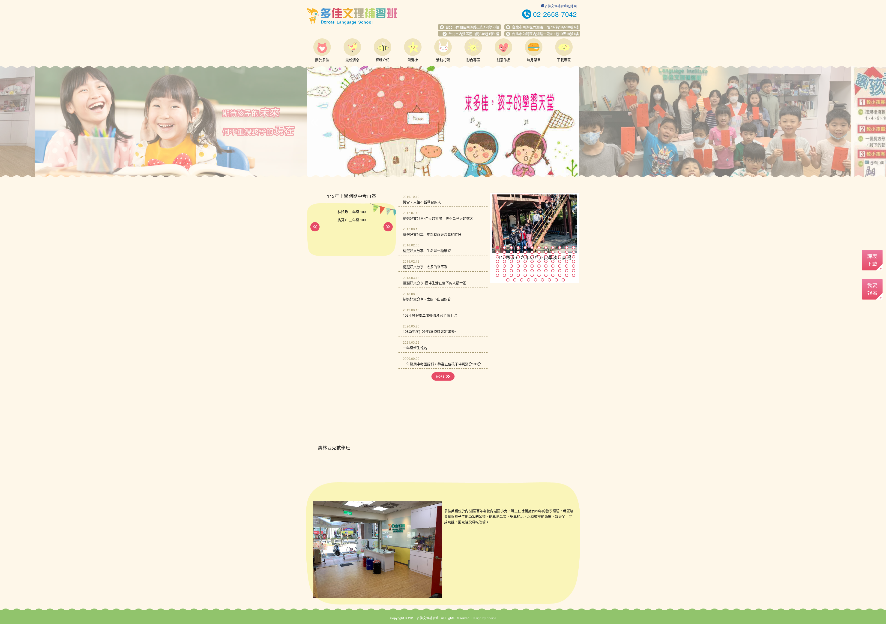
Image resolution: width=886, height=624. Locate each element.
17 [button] (525, 252)
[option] (171, 121)
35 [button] (566, 256)
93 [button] (563, 280)
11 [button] (566, 247)
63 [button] (511, 270)
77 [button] (525, 275)
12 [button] (573, 247)
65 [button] (525, 270)
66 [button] (532, 270)
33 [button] (552, 256)
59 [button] (566, 266)
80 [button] (546, 275)
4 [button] (518, 247)
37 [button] (497, 261)
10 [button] (559, 247)
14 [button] (504, 252)
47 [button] (566, 261)
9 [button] (552, 247)
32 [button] (546, 256)
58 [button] (559, 266)
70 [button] (559, 270)
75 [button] (511, 275)
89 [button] (535, 280)
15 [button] (511, 252)
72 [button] (573, 270)
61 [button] (497, 270)
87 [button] (521, 280)
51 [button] (511, 266)
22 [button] (559, 252)
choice (491, 618)
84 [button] (573, 275)
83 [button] (566, 275)
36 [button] (573, 256)
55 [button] (539, 266)
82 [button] (559, 275)
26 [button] (504, 256)
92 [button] (556, 280)
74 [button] (504, 275)
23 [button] (566, 252)
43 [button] (539, 261)
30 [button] (532, 256)
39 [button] (511, 261)
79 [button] (539, 275)
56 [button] (546, 266)
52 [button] (518, 266)
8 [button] (546, 247)
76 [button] (518, 275)
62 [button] (504, 270)
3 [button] (511, 247)
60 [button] (573, 266)
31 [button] (539, 256)
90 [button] (542, 280)
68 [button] (546, 270)
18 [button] (532, 252)
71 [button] (566, 270)
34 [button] (559, 256)
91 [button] (549, 280)
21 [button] (552, 252)
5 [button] (525, 247)
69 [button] (552, 270)
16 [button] (518, 252)
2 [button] (504, 247)
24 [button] (573, 252)
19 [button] (539, 252)
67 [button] (539, 270)
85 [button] (507, 280)
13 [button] (497, 252)
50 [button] (504, 266)
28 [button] (518, 256)
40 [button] (518, 261)
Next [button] (572, 122)
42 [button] (532, 261)
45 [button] (552, 261)
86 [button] (514, 280)
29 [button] (525, 256)
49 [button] (497, 266)
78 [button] (532, 275)
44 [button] (546, 261)
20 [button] (546, 252)
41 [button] (525, 261)
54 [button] (532, 266)
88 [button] (528, 280)
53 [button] (525, 266)
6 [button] (532, 247)
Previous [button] (314, 122)
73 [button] (497, 275)
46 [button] (559, 261)
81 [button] (552, 275)
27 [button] (511, 256)
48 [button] (573, 261)
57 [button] (552, 266)
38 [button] (504, 261)
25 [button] (497, 256)
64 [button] (518, 270)
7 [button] (539, 247)
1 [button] (497, 247)
